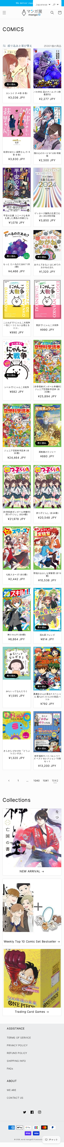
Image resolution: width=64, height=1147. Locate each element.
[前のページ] (9, 780)
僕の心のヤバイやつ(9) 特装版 (47, 154)
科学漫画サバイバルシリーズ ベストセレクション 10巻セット (47, 759)
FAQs (10, 1068)
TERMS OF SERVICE (19, 1037)
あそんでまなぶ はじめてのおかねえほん (47, 266)
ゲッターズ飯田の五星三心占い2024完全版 (47, 214)
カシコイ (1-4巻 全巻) (16, 93)
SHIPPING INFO (16, 1060)
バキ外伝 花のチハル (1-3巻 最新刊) (47, 93)
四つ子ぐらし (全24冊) (47, 513)
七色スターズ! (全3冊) (16, 574)
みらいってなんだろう (16, 691)
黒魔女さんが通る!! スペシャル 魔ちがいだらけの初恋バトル (47, 696)
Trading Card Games (30, 1011)
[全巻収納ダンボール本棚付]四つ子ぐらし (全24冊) (16, 513)
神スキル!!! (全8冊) (17, 634)
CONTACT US (15, 1097)
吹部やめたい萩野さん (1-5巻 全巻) (16, 153)
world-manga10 (27, 1139)
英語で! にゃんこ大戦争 (47, 325)
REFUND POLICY (17, 1053)
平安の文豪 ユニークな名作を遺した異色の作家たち (16, 216)
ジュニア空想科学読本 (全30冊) (16, 452)
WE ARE (11, 1090)
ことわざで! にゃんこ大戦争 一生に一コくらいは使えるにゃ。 (16, 325)
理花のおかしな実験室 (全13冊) (47, 574)
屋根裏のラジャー (47, 452)
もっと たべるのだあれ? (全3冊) (16, 265)
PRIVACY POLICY (17, 1045)
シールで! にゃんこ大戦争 (16, 387)
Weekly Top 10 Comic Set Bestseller (30, 941)
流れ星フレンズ (47, 635)
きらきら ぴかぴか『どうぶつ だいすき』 (16, 752)
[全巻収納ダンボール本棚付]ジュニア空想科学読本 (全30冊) (47, 389)
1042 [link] (55, 780)
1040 (36, 780)
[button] (4, 12)
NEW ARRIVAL (30, 871)
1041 (46, 780)
